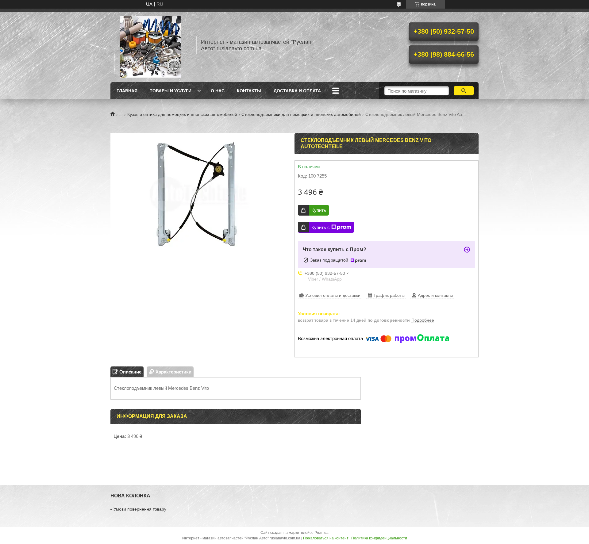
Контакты (249, 90)
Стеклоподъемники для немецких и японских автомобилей (301, 114)
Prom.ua (321, 533)
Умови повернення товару (140, 509)
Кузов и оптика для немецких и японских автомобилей (182, 114)
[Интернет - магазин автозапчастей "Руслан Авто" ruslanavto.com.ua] (150, 45)
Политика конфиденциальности (379, 538)
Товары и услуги (170, 90)
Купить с (320, 227)
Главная (127, 90)
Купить (318, 210)
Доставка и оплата (297, 90)
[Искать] (464, 90)
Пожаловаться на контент (325, 538)
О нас (218, 90)
